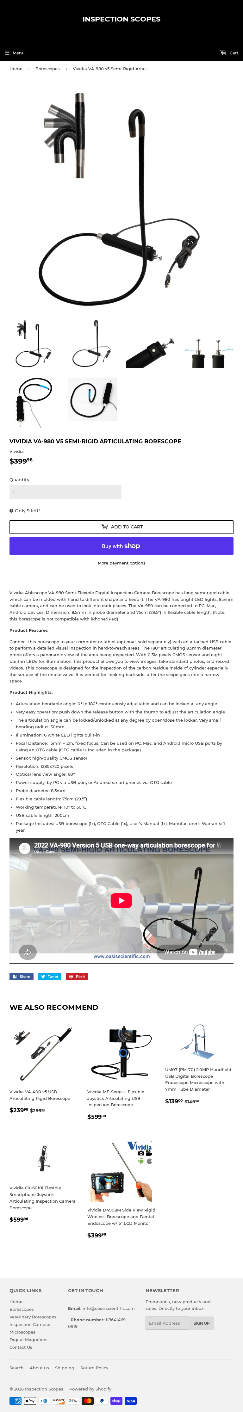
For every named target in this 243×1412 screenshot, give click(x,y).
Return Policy (94, 1367)
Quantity (19, 480)
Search (16, 1367)
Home (15, 68)
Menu (19, 52)
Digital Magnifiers (28, 1339)
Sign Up (202, 1323)
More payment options (122, 562)
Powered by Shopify (90, 1388)
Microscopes (22, 1332)
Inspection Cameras (30, 1324)
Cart (233, 52)
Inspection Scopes (121, 19)
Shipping (64, 1367)
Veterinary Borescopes (32, 1316)
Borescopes (47, 68)
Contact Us (20, 1347)
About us (39, 1367)
